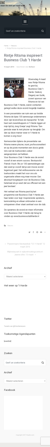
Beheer (32, 67)
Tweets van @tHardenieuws (14, 326)
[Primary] (25, 21)
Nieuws (14, 46)
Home (6, 46)
